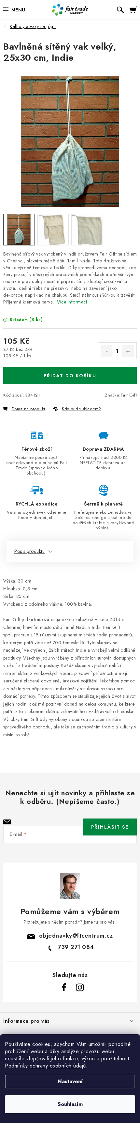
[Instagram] (80, 987)
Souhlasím (70, 1104)
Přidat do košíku (70, 375)
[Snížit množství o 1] (106, 351)
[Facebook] (64, 987)
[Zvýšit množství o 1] (128, 351)
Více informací (72, 302)
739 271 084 (76, 947)
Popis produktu (29, 551)
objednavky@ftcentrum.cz (76, 935)
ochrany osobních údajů (58, 1065)
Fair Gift (129, 395)
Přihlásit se (110, 827)
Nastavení (70, 1081)
